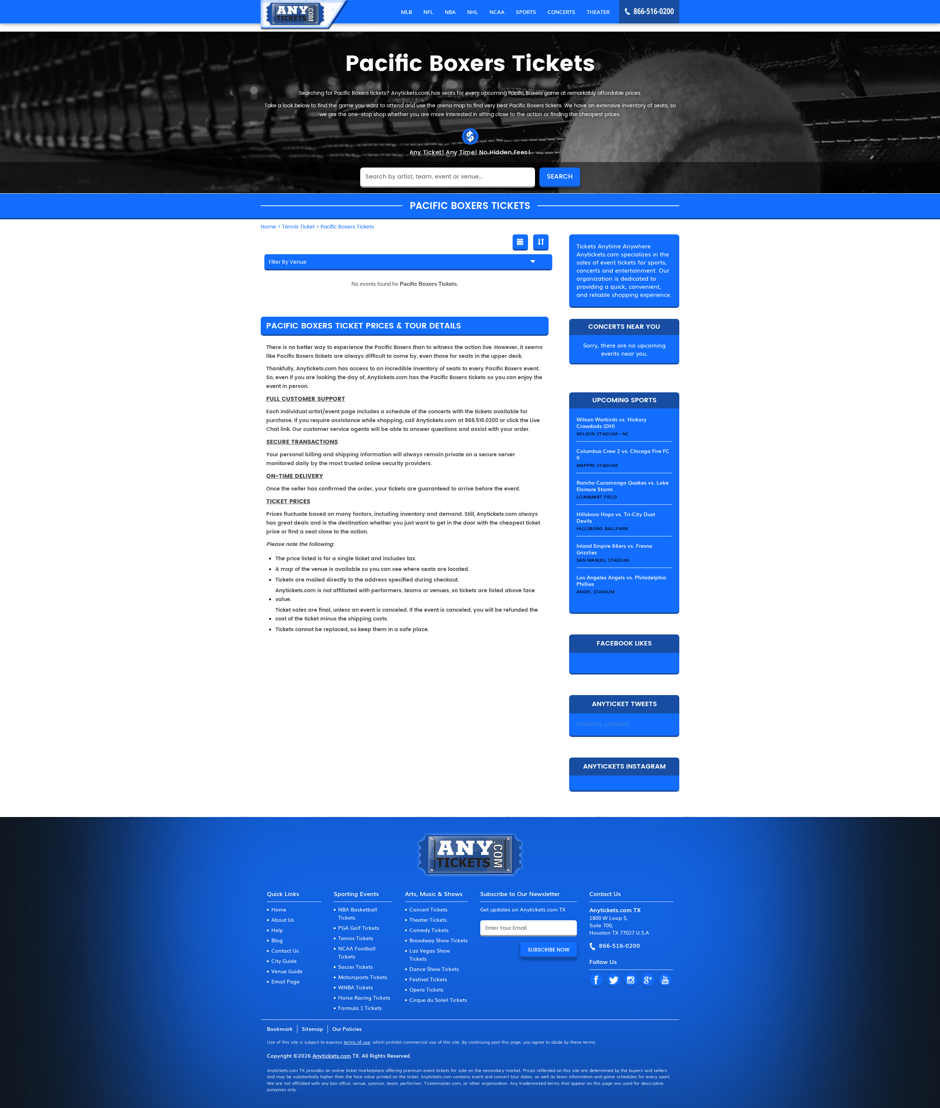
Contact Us (285, 950)
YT (665, 981)
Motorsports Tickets (362, 977)
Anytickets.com (331, 1055)
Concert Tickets (428, 909)
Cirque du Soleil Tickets (438, 999)
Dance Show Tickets (434, 968)
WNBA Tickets (355, 987)
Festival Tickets (428, 979)
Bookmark (280, 1028)
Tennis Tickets (355, 938)
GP (647, 981)
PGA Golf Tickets (358, 927)
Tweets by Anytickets (603, 724)
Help (277, 929)
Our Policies (347, 1028)
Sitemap (312, 1028)
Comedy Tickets (429, 929)
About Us (282, 919)
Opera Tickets (426, 989)
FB (596, 981)
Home (278, 909)
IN (630, 981)
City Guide (284, 960)
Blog (277, 940)
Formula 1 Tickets (360, 1007)
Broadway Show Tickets (438, 940)
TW (613, 981)
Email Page (285, 981)
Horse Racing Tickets (364, 997)
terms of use (357, 1042)
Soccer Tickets (355, 966)
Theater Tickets (428, 919)
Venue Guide (287, 971)
